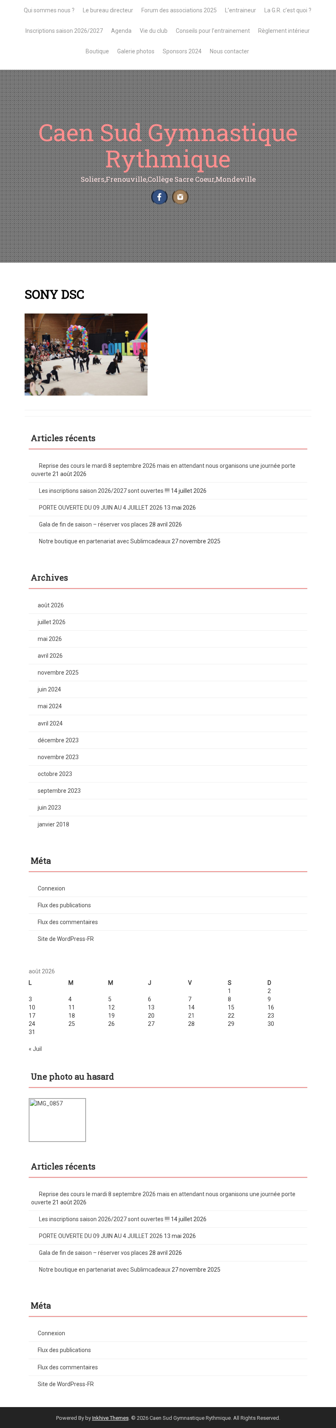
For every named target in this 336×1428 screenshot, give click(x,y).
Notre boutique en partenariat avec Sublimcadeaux (104, 541)
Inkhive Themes (110, 1418)
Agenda (121, 30)
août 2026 (51, 605)
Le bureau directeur (108, 10)
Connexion (51, 888)
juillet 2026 (52, 622)
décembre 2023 (58, 740)
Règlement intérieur (284, 30)
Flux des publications (64, 905)
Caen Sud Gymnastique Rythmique (168, 145)
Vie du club (154, 30)
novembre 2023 (58, 757)
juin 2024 (49, 689)
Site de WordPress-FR (66, 939)
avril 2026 (50, 655)
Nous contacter (229, 51)
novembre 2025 (58, 672)
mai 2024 (50, 706)
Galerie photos (135, 51)
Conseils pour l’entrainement (213, 30)
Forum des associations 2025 (179, 10)
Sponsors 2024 (182, 51)
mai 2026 (50, 639)
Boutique (97, 51)
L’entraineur (240, 10)
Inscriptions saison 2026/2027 (64, 30)
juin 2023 (49, 807)
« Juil (35, 1049)
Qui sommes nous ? (49, 10)
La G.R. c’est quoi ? (287, 10)
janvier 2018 (53, 824)
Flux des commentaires (68, 922)
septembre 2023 (59, 790)
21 (191, 1015)
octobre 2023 (55, 774)
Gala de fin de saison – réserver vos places (93, 524)
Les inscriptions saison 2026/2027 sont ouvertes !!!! (104, 490)
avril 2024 (50, 723)
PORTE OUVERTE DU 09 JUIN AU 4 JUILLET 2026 (101, 507)
